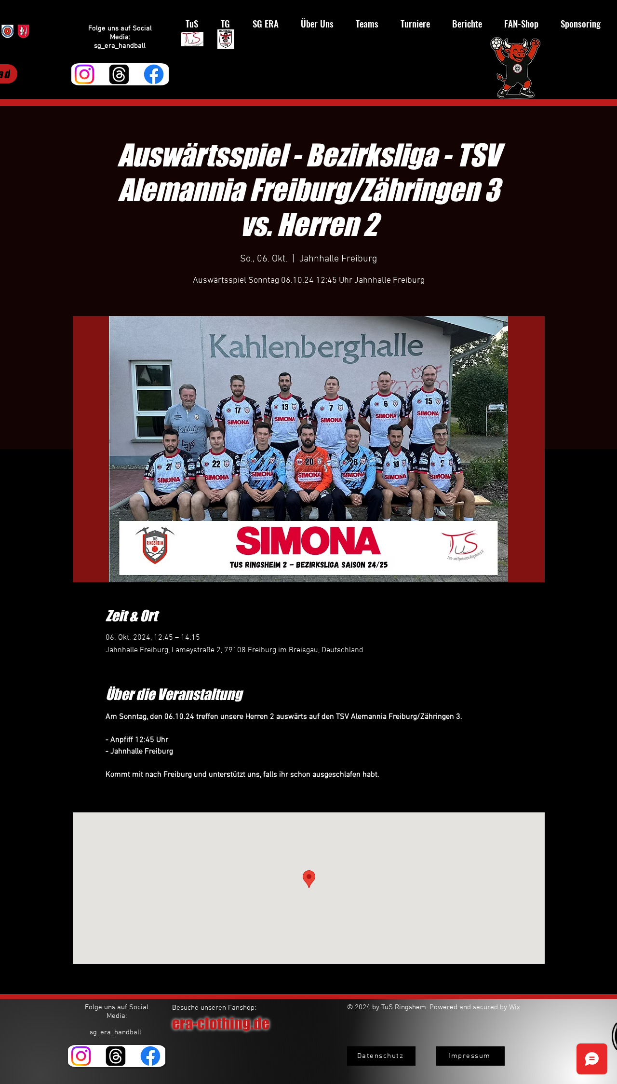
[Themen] (119, 74)
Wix (514, 1007)
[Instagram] (84, 74)
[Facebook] (154, 74)
